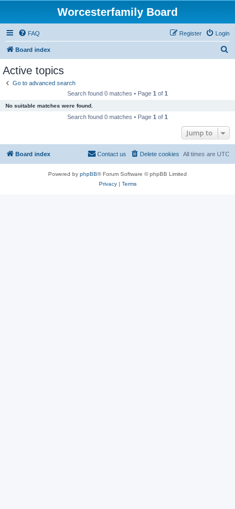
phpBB (88, 174)
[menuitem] (29, 33)
